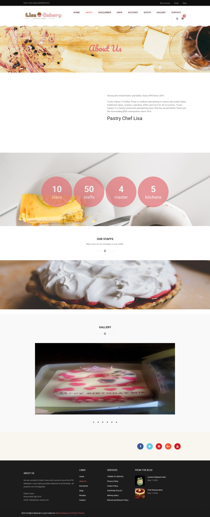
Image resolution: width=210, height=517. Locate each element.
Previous (32, 378)
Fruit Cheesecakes (155, 490)
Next (178, 378)
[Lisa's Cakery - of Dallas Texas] (43, 15)
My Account (165, 3)
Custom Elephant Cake (157, 477)
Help (184, 3)
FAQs (176, 3)
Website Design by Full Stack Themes (70, 513)
